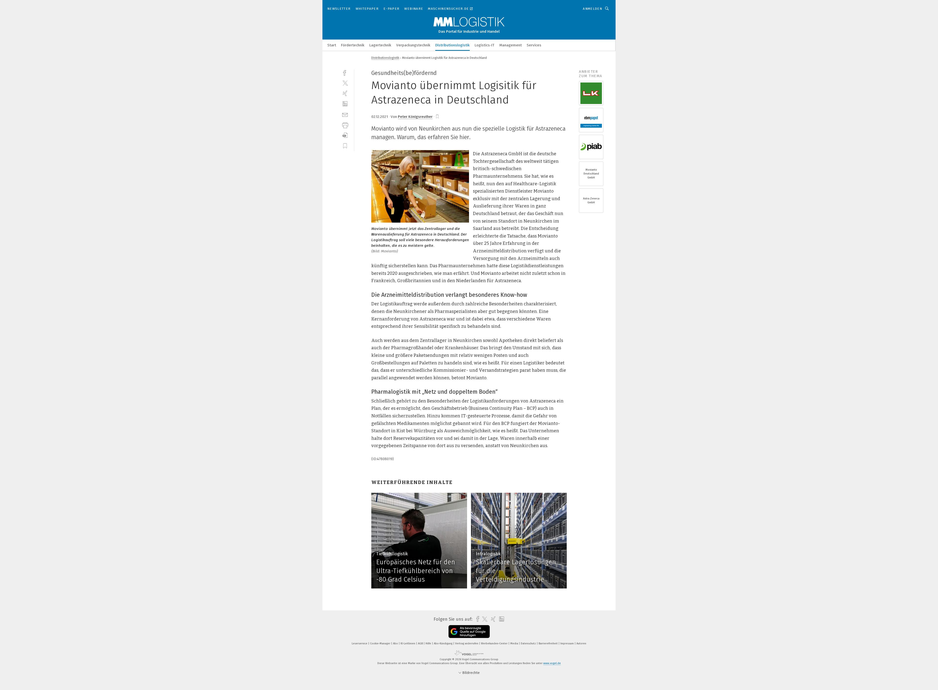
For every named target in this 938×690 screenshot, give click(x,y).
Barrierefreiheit (548, 643)
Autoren (581, 643)
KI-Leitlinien (408, 643)
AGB (421, 643)
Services (534, 45)
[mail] (345, 114)
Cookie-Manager (380, 643)
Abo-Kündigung (443, 643)
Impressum (567, 643)
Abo (396, 643)
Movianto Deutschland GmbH (591, 173)
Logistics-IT (484, 45)
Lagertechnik (380, 45)
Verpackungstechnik (413, 45)
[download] (345, 135)
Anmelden (592, 9)
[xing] (345, 93)
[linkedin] (345, 104)
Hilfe (429, 643)
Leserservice (360, 643)
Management (510, 45)
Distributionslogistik (452, 45)
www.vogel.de (552, 663)
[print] (345, 125)
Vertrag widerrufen (467, 643)
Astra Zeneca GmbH (591, 200)
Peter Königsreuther (415, 116)
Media (514, 643)
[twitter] (345, 83)
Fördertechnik (352, 45)
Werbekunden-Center (494, 643)
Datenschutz (529, 643)
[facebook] (345, 72)
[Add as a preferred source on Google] (469, 631)
